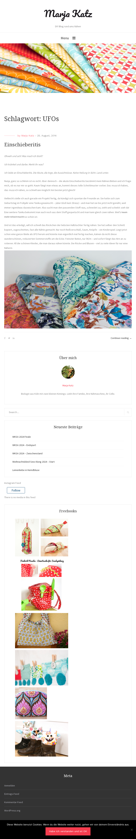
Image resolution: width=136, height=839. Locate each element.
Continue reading (121, 338)
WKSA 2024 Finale (21, 436)
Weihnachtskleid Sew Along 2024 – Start (33, 461)
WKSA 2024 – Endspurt (24, 445)
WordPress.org (12, 810)
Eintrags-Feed (11, 793)
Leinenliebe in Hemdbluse (25, 470)
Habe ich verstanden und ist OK (68, 831)
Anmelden (9, 785)
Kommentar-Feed (13, 802)
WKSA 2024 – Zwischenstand (27, 453)
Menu (65, 38)
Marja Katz (68, 13)
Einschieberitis (22, 145)
